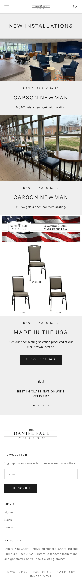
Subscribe (21, 488)
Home (8, 512)
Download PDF (41, 360)
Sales (8, 520)
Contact (9, 527)
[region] (41, 388)
